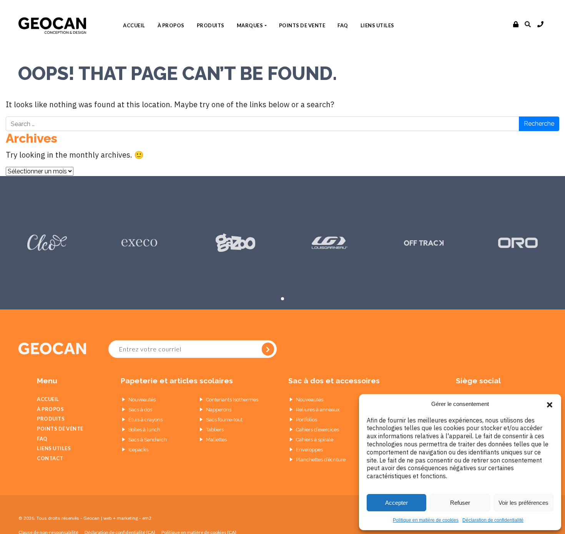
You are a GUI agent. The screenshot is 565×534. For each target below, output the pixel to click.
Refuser (460, 502)
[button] (549, 404)
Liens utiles (377, 25)
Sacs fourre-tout (224, 420)
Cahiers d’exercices (317, 430)
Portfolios (306, 420)
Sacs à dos (140, 410)
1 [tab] (282, 298)
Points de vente (302, 25)
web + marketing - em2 (127, 518)
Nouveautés (142, 400)
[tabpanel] (47, 242)
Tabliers (215, 430)
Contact (50, 458)
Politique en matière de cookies (426, 520)
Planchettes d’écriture (321, 459)
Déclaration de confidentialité (492, 520)
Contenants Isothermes (232, 400)
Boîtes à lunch (144, 430)
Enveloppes (309, 449)
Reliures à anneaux (317, 410)
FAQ (342, 25)
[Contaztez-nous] (540, 24)
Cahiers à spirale (314, 440)
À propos (171, 25)
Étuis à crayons (145, 420)
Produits (210, 25)
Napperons (218, 410)
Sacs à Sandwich (147, 440)
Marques (250, 25)
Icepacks (138, 449)
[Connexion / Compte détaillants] (516, 25)
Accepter (396, 502)
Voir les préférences (523, 502)
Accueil (134, 25)
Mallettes (216, 440)
